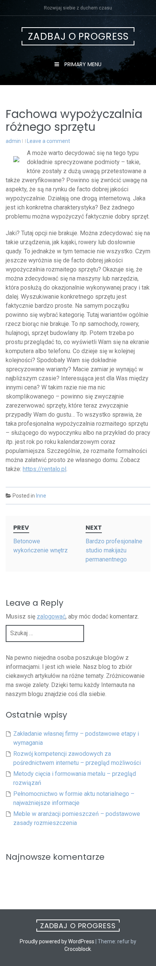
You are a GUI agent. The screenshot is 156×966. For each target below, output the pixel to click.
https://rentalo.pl (44, 469)
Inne (41, 496)
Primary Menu (82, 64)
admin (13, 141)
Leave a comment (48, 141)
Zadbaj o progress (78, 36)
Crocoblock (77, 949)
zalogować (51, 616)
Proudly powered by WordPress (57, 941)
